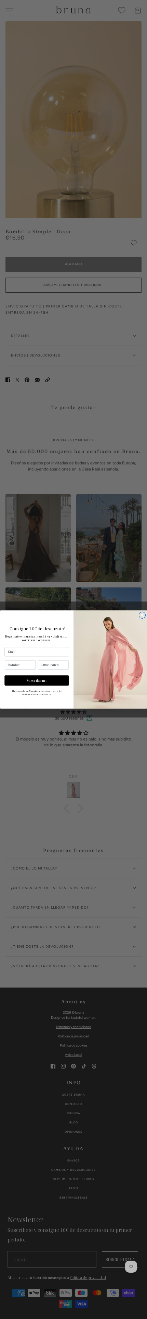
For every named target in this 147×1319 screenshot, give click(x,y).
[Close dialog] (142, 615)
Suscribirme (37, 680)
